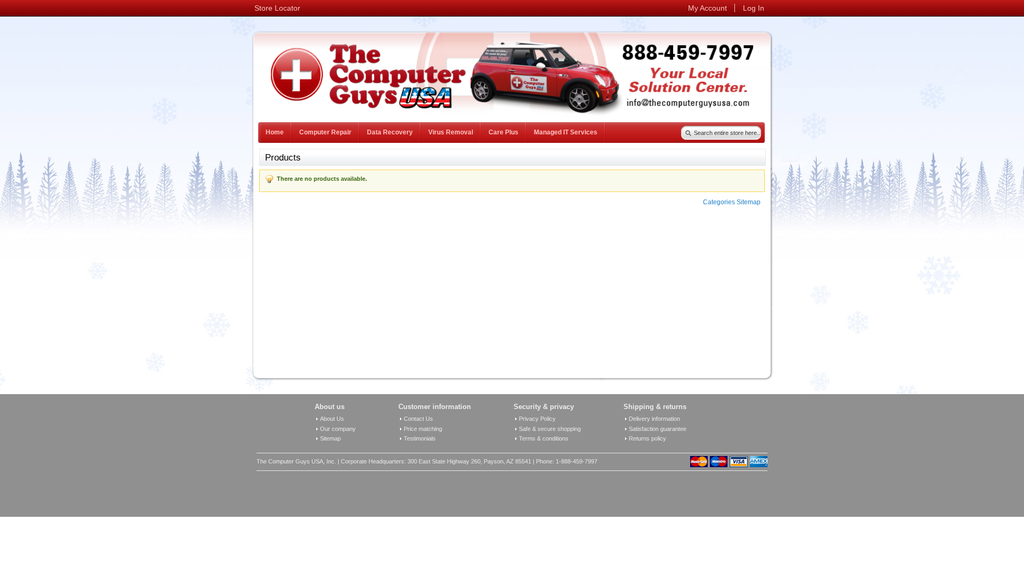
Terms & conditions (544, 438)
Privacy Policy (537, 418)
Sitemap (330, 438)
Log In (753, 8)
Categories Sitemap (732, 202)
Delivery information (654, 418)
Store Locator (277, 8)
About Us (332, 418)
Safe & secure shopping (550, 429)
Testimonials (420, 438)
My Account (707, 8)
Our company (338, 429)
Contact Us (418, 418)
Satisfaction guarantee (657, 429)
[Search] (686, 131)
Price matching (423, 429)
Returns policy (647, 438)
